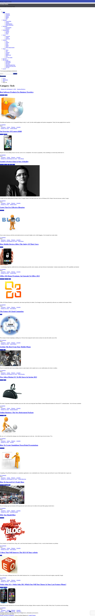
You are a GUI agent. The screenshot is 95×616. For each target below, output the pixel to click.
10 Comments (3, 340)
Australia (8, 52)
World (4, 48)
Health (7, 45)
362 (6, 611)
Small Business (9, 23)
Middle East (8, 55)
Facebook (8, 36)
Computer (8, 15)
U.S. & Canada (9, 57)
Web (7, 18)
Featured (2, 164)
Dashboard (8, 61)
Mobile (7, 17)
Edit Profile (8, 62)
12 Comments (3, 577)
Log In (4, 68)
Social (4, 35)
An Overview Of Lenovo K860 (11, 131)
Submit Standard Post (10, 65)
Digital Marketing (9, 25)
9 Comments (3, 200)
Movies (7, 32)
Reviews (5, 58)
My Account (5, 60)
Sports (7, 33)
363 (8, 611)
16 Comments (3, 545)
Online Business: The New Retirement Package (17, 412)
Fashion (7, 42)
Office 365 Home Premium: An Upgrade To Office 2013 (20, 276)
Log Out (7, 67)
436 (17, 611)
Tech (4, 12)
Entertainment (6, 30)
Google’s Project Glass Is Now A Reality (14, 161)
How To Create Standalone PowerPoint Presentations (19, 445)
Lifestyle (5, 40)
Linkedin (18, 127)
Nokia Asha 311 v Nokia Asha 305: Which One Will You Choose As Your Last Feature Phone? (33, 584)
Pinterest (13, 127)
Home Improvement (10, 47)
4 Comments (3, 304)
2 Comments (3, 155)
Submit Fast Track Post (11, 66)
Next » (19, 611)
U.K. (7, 56)
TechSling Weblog (4, 4)
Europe (7, 53)
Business (5, 20)
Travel (7, 46)
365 (12, 611)
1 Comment (2, 405)
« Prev (1, 611)
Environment (8, 27)
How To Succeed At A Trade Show (12, 482)
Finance (7, 22)
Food (7, 43)
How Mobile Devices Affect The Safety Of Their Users (19, 244)
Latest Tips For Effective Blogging (12, 207)
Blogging (8, 13)
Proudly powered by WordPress (7, 615)
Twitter (7, 37)
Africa (7, 50)
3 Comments (3, 124)
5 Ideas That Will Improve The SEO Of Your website (19, 552)
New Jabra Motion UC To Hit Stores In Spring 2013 (18, 377)
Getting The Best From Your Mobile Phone (15, 347)
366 (14, 611)
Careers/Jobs (8, 21)
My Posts (8, 63)
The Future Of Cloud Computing (12, 311)
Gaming (7, 31)
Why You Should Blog (8, 515)
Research (8, 28)
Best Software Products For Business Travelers (16, 92)
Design (7, 16)
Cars (7, 41)
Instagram (8, 38)
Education (5, 26)
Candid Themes (32, 615)
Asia (7, 51)
